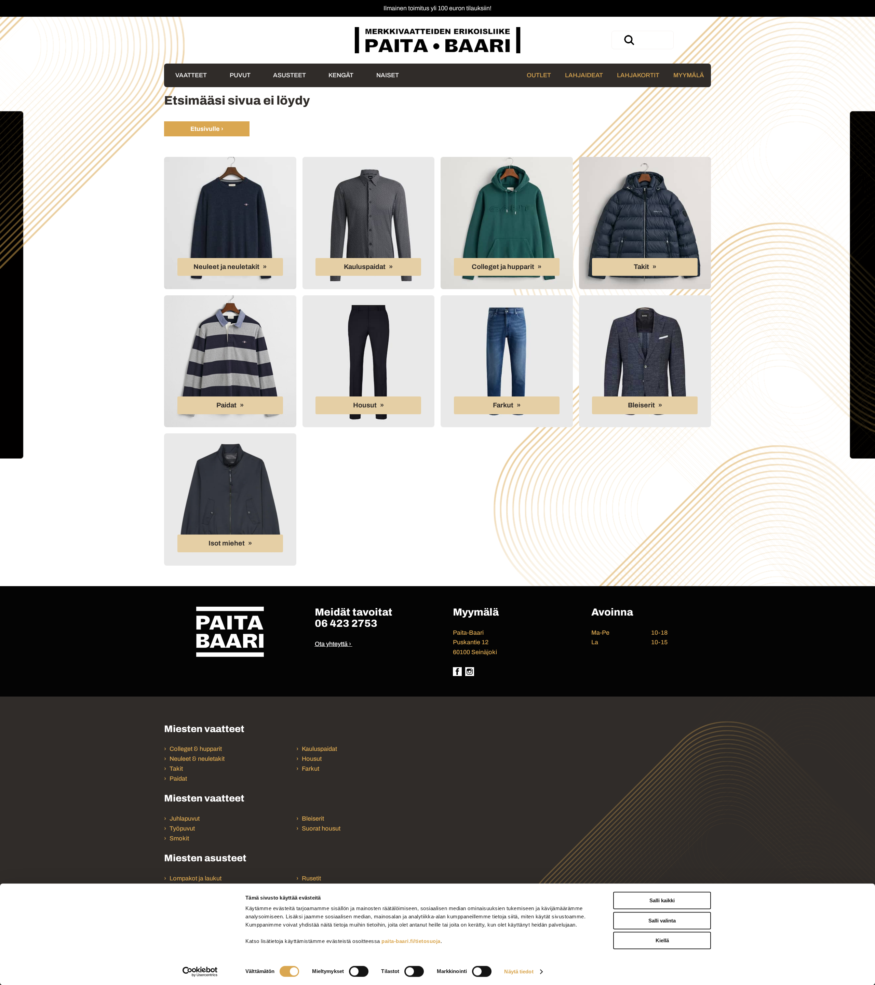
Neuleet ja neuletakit (226, 266)
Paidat (226, 405)
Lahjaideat (584, 75)
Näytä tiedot (518, 971)
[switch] (358, 971)
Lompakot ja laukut (195, 878)
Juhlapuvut (185, 818)
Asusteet (289, 75)
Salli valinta (662, 920)
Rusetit (311, 878)
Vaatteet (191, 75)
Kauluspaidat (365, 266)
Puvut (240, 75)
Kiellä (662, 940)
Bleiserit (641, 405)
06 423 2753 (346, 623)
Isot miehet (226, 543)
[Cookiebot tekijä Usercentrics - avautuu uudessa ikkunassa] (200, 972)
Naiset (387, 75)
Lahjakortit (638, 75)
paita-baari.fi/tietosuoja (411, 941)
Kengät (340, 75)
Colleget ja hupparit (503, 266)
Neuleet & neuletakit (197, 758)
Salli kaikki (662, 900)
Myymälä (688, 75)
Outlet (539, 75)
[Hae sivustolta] (629, 40)
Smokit (179, 838)
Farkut (503, 405)
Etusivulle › (206, 128)
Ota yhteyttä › (333, 643)
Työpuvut (182, 828)
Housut (365, 405)
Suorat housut (321, 828)
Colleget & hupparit (196, 748)
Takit (641, 266)
